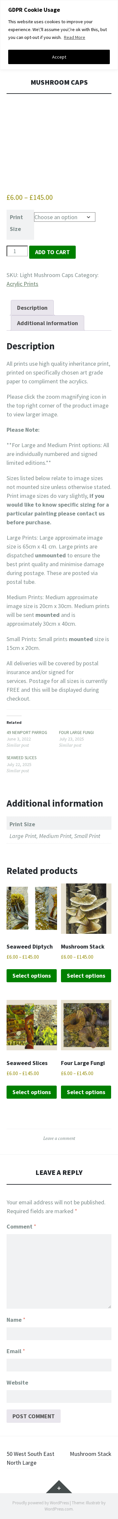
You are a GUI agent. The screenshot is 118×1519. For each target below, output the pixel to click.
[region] (59, 35)
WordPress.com (59, 1509)
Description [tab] (32, 307)
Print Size (16, 223)
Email (16, 1351)
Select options (31, 975)
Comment (21, 1226)
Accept (59, 57)
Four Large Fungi (76, 732)
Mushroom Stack (90, 1454)
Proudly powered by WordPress (40, 1503)
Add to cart (52, 252)
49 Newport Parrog (27, 732)
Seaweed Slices (21, 757)
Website (17, 1382)
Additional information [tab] (47, 323)
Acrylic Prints (22, 284)
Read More (74, 37)
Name (16, 1319)
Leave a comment (59, 1138)
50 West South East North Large (30, 1458)
